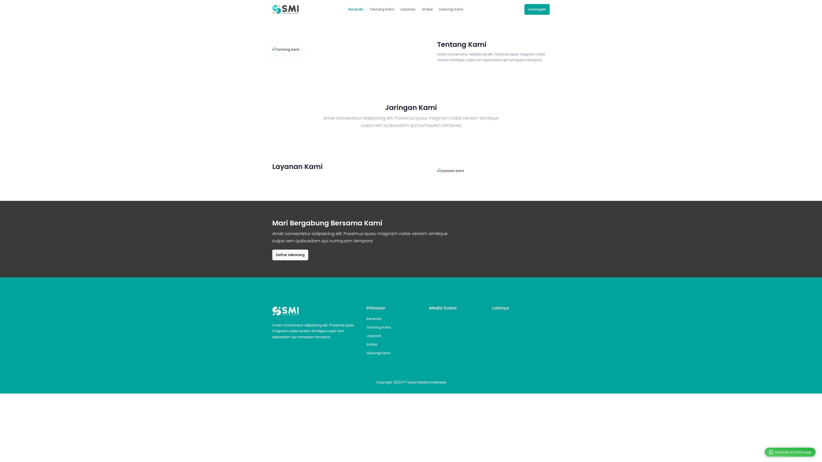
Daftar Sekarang (290, 254)
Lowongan (537, 9)
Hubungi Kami (451, 9)
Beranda (355, 9)
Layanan (408, 9)
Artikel (427, 9)
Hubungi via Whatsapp (793, 452)
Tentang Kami (382, 9)
